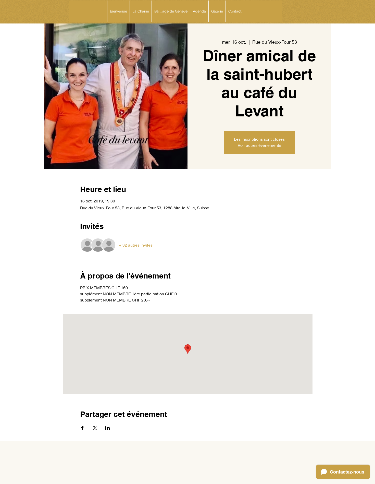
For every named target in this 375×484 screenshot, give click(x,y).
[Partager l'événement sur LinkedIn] (107, 428)
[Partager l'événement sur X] (95, 428)
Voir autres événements (259, 145)
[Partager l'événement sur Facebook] (82, 428)
